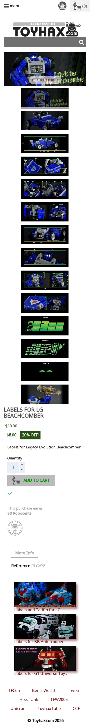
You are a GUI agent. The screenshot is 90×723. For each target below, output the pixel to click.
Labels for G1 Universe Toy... (40, 673)
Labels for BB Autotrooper (39, 641)
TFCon (14, 690)
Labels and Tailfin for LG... (38, 609)
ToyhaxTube (49, 708)
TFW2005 (59, 699)
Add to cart (37, 480)
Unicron (18, 708)
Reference (20, 565)
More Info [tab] (24, 553)
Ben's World (43, 690)
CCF (76, 708)
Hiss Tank (29, 699)
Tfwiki (73, 690)
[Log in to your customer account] (63, 5)
